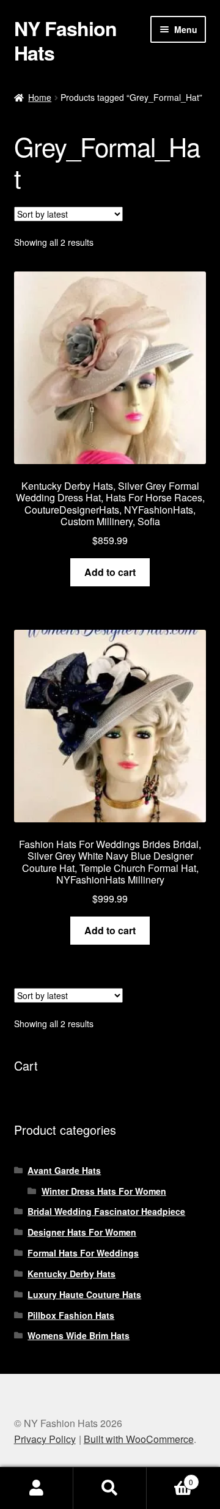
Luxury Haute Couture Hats (84, 1294)
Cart (170, 1477)
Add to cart (110, 572)
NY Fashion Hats (65, 40)
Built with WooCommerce (139, 1439)
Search (110, 1488)
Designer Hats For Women (82, 1232)
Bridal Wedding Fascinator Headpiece (106, 1211)
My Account (36, 1488)
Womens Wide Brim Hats (79, 1335)
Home (39, 97)
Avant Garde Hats (64, 1170)
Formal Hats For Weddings (83, 1253)
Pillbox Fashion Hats (71, 1315)
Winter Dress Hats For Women (104, 1191)
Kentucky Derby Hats (72, 1273)
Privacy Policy (45, 1439)
